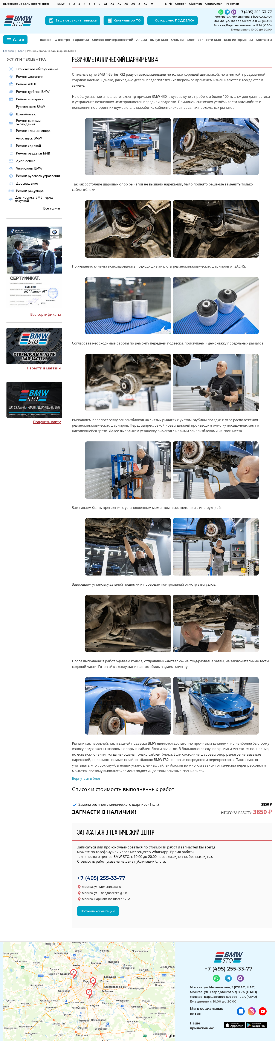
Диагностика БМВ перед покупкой (34, 199)
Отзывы (177, 40)
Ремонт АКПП (26, 84)
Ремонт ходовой (28, 146)
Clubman (195, 3)
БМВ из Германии (238, 40)
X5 (126, 3)
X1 (105, 3)
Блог (191, 40)
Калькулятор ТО (127, 20)
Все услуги (51, 208)
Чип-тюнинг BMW (29, 168)
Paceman (232, 3)
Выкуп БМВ (159, 40)
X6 (133, 3)
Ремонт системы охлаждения (28, 122)
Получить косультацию (98, 911)
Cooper (180, 3)
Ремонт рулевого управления (38, 176)
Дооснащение (27, 183)
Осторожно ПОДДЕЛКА (174, 20)
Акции (141, 40)
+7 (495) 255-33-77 (101, 878)
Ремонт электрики (29, 99)
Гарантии (81, 40)
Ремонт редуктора (30, 191)
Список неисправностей (112, 40)
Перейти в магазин (44, 368)
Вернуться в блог (86, 778)
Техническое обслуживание (37, 69)
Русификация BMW (30, 107)
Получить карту (47, 421)
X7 (145, 3)
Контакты (264, 40)
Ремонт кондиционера (33, 131)
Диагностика (25, 161)
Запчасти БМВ (209, 40)
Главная (45, 40)
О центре (62, 40)
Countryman (213, 3)
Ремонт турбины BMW (33, 91)
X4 (119, 3)
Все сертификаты (45, 314)
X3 (112, 3)
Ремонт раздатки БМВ (33, 153)
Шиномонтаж (26, 114)
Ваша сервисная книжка (76, 20)
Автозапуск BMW (29, 138)
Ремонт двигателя (29, 76)
